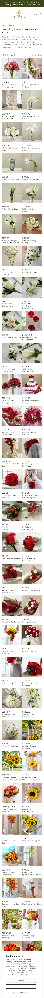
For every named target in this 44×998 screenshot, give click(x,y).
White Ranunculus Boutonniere (10, 370)
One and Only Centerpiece (8, 873)
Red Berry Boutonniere (7, 528)
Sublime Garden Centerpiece (29, 747)
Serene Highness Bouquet (9, 715)
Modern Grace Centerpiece (8, 433)
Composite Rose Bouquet (9, 496)
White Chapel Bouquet (28, 715)
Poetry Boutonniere (31, 590)
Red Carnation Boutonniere (28, 560)
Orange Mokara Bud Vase (10, 905)
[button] (30, 13)
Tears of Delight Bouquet (29, 937)
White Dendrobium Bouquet (31, 117)
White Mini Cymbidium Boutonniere (27, 306)
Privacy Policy (27, 974)
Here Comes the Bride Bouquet (11, 465)
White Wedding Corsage (29, 242)
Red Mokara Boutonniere (27, 528)
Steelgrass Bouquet (10, 179)
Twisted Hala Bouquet (11, 209)
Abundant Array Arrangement (9, 86)
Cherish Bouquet (29, 272)
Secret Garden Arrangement (8, 117)
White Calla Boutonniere (27, 370)
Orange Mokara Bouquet (8, 842)
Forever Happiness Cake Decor (30, 402)
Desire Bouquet (9, 683)
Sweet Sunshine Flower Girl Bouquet (31, 779)
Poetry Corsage (29, 622)
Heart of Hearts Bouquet (29, 433)
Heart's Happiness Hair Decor (30, 465)
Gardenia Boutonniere (11, 337)
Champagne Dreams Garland (31, 86)
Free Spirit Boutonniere (27, 810)
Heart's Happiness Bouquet (30, 684)
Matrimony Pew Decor (32, 904)
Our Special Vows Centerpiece (30, 338)
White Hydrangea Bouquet (9, 149)
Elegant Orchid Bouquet (8, 652)
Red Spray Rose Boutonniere (8, 591)
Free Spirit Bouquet (31, 841)
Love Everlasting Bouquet (9, 810)
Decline (21, 986)
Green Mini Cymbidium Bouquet (31, 873)
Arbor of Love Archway (8, 937)
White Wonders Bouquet (9, 273)
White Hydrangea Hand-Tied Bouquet (10, 242)
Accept (21, 981)
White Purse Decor (10, 746)
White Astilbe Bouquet (28, 210)
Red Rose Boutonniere (12, 559)
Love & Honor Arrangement (8, 402)
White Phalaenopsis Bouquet (31, 149)
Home (4, 25)
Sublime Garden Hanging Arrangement (12, 779)
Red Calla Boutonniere (12, 622)
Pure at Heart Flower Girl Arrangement (31, 496)
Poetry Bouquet (29, 651)
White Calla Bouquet (31, 179)
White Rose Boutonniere (7, 305)
